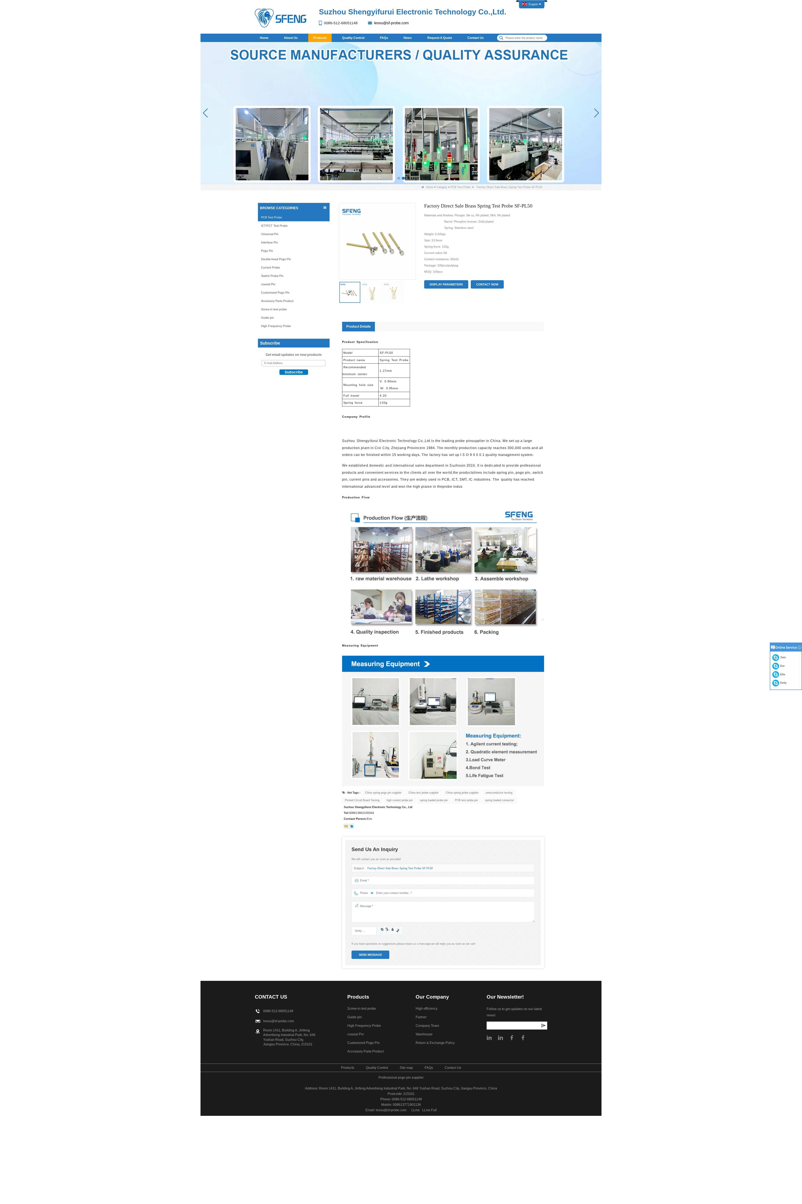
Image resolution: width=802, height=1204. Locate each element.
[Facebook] (511, 1037)
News (408, 37)
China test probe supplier (424, 792)
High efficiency (427, 1008)
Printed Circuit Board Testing (362, 800)
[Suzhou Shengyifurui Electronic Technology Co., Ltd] (281, 17)
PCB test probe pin (466, 800)
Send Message (370, 954)
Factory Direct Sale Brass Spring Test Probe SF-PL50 (400, 868)
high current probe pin (400, 800)
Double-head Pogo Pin (276, 259)
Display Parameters (446, 284)
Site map (406, 1067)
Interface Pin (269, 242)
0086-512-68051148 (341, 23)
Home (264, 37)
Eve (782, 665)
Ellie (782, 674)
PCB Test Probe (460, 187)
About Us (291, 37)
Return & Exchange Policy (435, 1043)
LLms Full (429, 1110)
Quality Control (353, 37)
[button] (398, 178)
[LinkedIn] (500, 1037)
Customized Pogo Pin (275, 292)
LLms (415, 1110)
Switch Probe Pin (272, 275)
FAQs (384, 37)
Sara (782, 657)
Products (320, 37)
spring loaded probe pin (434, 800)
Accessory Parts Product (277, 301)
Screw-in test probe (274, 309)
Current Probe (270, 267)
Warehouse (424, 1034)
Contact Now (487, 284)
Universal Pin (269, 234)
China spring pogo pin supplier (383, 792)
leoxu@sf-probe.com (391, 23)
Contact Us (475, 37)
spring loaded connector (499, 800)
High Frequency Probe (276, 326)
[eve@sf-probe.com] (346, 826)
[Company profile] (489, 1037)
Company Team (427, 1025)
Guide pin (267, 317)
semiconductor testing (499, 792)
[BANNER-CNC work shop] (401, 113)
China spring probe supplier (462, 792)
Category (442, 187)
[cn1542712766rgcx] (351, 826)
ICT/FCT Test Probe (274, 225)
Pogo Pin (267, 250)
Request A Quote (439, 37)
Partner (421, 1017)
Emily (783, 682)
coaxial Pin (268, 284)
